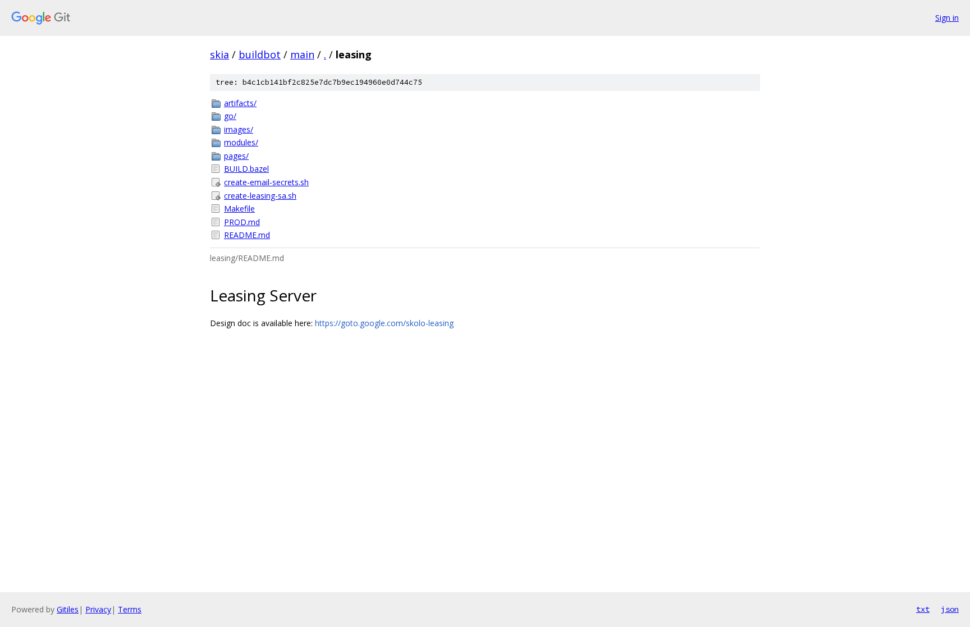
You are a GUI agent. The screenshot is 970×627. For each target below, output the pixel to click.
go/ (230, 116)
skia (219, 54)
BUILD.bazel (246, 168)
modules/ (241, 142)
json (950, 609)
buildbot (260, 54)
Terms (129, 609)
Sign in (947, 17)
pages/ (236, 155)
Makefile (239, 208)
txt (923, 609)
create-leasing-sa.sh (260, 195)
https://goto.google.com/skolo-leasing (384, 323)
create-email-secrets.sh (266, 182)
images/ (238, 129)
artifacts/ (240, 103)
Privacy (98, 609)
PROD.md (242, 222)
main (302, 54)
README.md (247, 235)
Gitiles (68, 609)
